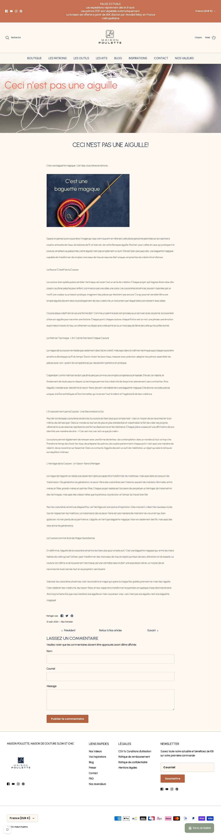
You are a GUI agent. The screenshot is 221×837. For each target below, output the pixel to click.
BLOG (118, 58)
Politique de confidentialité (132, 762)
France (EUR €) (204, 10)
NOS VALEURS (184, 58)
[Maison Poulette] (110, 38)
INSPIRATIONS (138, 58)
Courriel (51, 668)
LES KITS (101, 58)
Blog (91, 762)
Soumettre (172, 778)
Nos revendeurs (97, 784)
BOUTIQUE (34, 58)
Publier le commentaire (67, 719)
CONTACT (161, 58)
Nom (49, 651)
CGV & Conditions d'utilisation (134, 751)
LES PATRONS (58, 58)
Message (51, 686)
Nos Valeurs (95, 751)
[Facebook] (6, 11)
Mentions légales (127, 767)
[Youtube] (11, 11)
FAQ (91, 778)
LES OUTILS (81, 58)
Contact (93, 773)
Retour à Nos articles (110, 630)
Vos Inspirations (97, 756)
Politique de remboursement (134, 756)
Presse (92, 767)
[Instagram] (16, 11)
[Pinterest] (21, 11)
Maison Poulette (21, 827)
